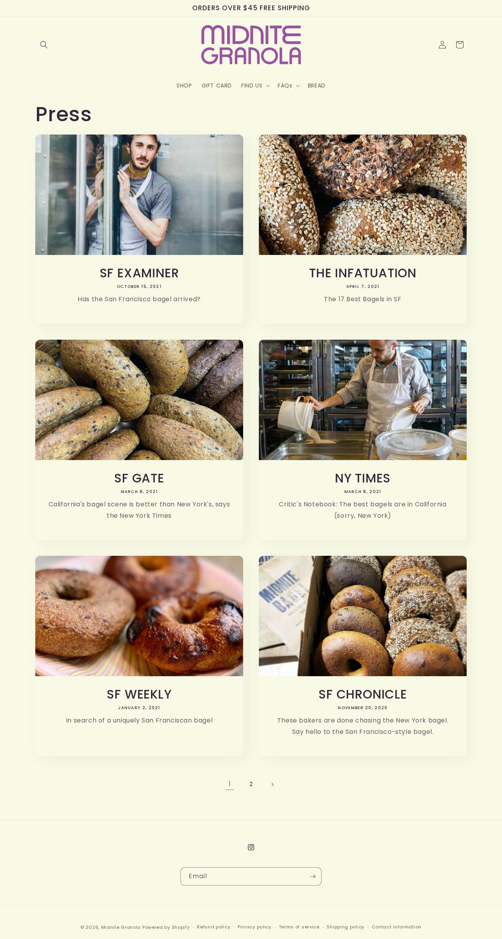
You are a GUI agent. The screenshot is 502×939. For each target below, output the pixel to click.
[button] (44, 44)
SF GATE (139, 478)
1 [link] (230, 783)
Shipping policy (345, 927)
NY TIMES (363, 478)
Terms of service (299, 927)
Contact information (397, 927)
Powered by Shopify (166, 927)
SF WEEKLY (139, 694)
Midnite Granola (121, 927)
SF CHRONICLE (362, 694)
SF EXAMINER (139, 273)
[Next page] (272, 784)
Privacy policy (254, 927)
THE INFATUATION (363, 273)
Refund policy (213, 927)
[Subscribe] (312, 876)
